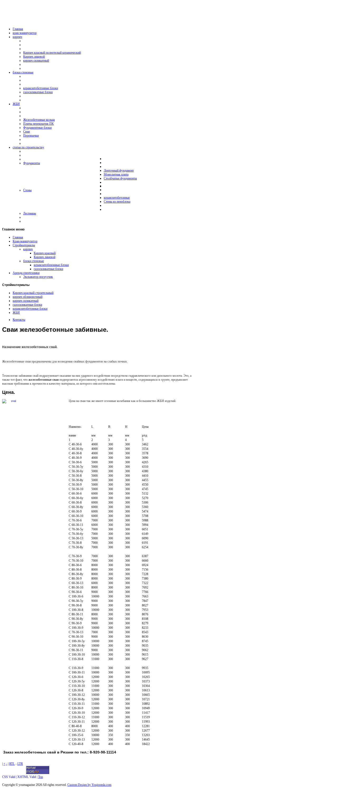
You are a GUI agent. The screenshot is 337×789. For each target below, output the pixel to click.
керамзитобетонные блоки (30, 308)
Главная (18, 237)
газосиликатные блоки (48, 269)
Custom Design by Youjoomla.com (89, 785)
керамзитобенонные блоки (51, 265)
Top (40, 777)
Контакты (19, 319)
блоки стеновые (33, 261)
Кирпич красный (45, 253)
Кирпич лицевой (44, 257)
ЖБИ (16, 312)
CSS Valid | (9, 777)
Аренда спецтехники (26, 273)
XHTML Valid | (27, 777)
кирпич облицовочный (27, 297)
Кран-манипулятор (25, 241)
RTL (12, 764)
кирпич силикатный (25, 301)
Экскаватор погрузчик (38, 277)
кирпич (28, 249)
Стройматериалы (24, 245)
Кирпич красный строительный (33, 293)
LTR (20, 764)
